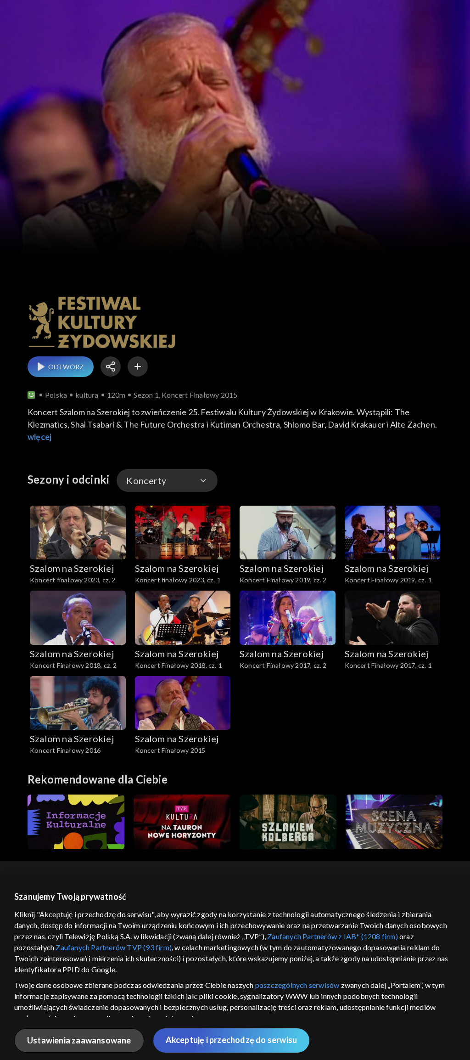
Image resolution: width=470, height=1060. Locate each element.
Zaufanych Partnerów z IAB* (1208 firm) (332, 936)
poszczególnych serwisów (297, 985)
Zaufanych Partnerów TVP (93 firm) (114, 947)
